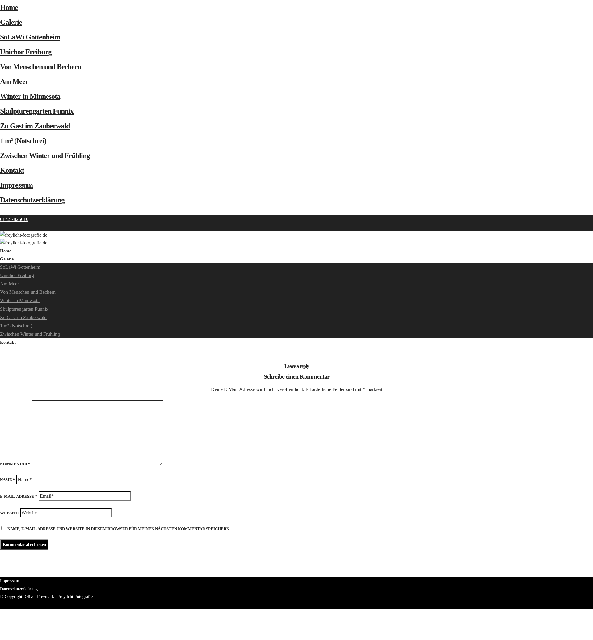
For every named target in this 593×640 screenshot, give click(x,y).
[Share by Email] (1, 636)
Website (9, 513)
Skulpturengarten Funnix (37, 111)
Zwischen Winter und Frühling (45, 156)
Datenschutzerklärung (32, 200)
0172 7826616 (14, 219)
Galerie (11, 22)
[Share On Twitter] (1, 620)
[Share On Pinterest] (1, 628)
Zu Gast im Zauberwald (35, 126)
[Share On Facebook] (1, 612)
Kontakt (12, 170)
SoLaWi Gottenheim (30, 37)
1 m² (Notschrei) (23, 141)
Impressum (16, 185)
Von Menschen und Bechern (40, 67)
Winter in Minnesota (30, 96)
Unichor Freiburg (26, 52)
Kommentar (15, 464)
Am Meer (14, 81)
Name (7, 479)
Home (9, 7)
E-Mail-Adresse (18, 496)
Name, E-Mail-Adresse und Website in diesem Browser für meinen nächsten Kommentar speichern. (118, 528)
